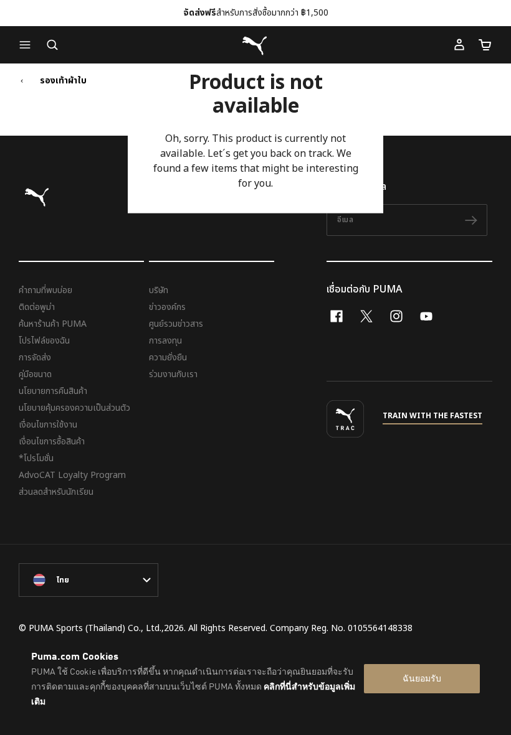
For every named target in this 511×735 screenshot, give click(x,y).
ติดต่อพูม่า (37, 307)
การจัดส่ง (35, 357)
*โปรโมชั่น (36, 458)
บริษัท (158, 290)
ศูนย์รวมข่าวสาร (176, 323)
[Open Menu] (28, 44)
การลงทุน (165, 340)
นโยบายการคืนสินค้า (53, 391)
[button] (28, 44)
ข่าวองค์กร (167, 307)
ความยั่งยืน (168, 357)
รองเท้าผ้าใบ (63, 81)
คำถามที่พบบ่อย (45, 290)
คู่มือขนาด (35, 374)
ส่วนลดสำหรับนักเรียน (56, 492)
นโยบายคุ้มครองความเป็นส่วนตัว (74, 407)
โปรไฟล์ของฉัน (44, 340)
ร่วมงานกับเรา (173, 374)
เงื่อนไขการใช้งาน (48, 424)
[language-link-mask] (88, 580)
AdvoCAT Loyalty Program (72, 475)
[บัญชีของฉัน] (459, 45)
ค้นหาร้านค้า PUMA (53, 323)
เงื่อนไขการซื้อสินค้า (52, 441)
